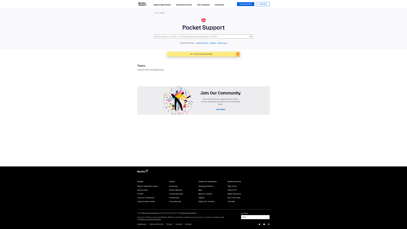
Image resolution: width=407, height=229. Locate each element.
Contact (188, 224)
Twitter (140, 194)
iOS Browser (174, 198)
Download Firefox (246, 4)
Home (156, 13)
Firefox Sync (222, 43)
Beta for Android (205, 194)
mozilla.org (142, 224)
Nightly (201, 198)
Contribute (219, 5)
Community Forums (184, 5)
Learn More (220, 109)
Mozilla (142, 171)
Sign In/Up (263, 4)
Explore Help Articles (162, 5)
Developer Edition (205, 186)
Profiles (212, 43)
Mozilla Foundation (189, 213)
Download (173, 186)
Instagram (269, 224)
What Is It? (232, 190)
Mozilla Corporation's (150, 213)
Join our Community (145, 198)
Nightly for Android (206, 201)
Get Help (231, 201)
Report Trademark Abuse (147, 186)
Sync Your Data (234, 198)
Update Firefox (202, 43)
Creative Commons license (150, 219)
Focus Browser (175, 201)
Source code (142, 190)
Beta (200, 190)
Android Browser (176, 194)
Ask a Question (203, 5)
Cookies (178, 224)
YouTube (264, 224)
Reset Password (234, 194)
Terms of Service (156, 224)
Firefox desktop (175, 190)
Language (244, 213)
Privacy (169, 224)
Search (250, 36)
